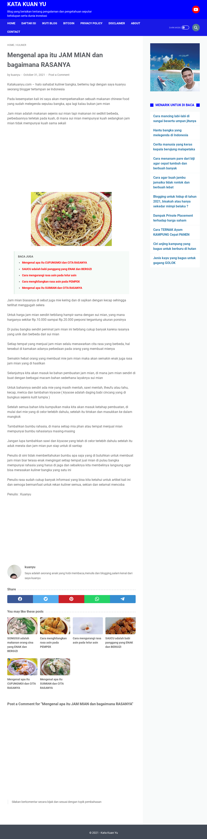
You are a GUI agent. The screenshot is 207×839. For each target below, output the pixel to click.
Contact (13, 31)
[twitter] (46, 599)
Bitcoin (68, 23)
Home (11, 23)
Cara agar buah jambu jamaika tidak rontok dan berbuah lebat (171, 182)
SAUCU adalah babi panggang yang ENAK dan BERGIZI (57, 269)
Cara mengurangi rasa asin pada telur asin (49, 275)
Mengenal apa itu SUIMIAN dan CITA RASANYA (52, 288)
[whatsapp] (97, 599)
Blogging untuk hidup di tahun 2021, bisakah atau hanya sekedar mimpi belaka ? (174, 201)
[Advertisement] (71, 159)
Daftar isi (28, 23)
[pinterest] (71, 599)
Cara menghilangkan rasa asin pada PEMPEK (51, 281)
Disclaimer (117, 23)
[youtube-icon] (195, 9)
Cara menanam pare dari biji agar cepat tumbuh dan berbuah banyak (174, 163)
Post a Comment (59, 74)
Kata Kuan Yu (26, 4)
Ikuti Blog (49, 23)
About (135, 23)
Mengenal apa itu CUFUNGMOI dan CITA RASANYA (54, 262)
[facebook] (20, 599)
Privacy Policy (91, 23)
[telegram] (123, 599)
